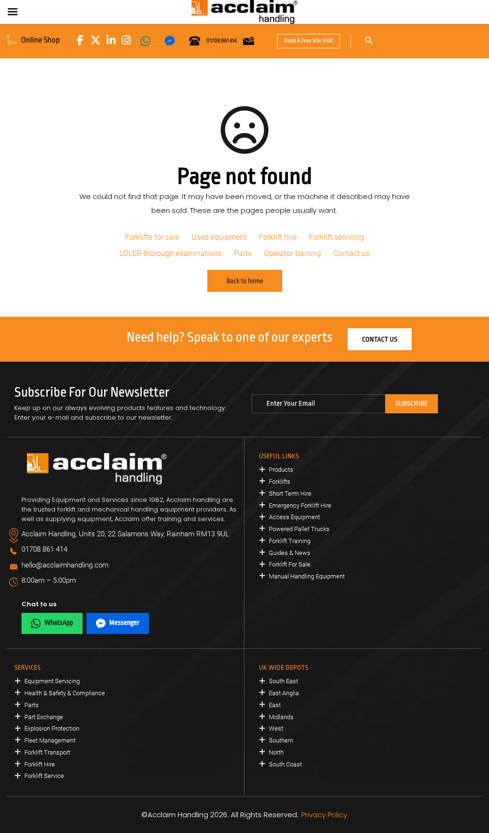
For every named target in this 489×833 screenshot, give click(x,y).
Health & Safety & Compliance (64, 693)
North (276, 752)
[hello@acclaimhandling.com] (248, 41)
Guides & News (289, 552)
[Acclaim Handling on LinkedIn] (111, 40)
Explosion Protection (51, 728)
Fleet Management (49, 740)
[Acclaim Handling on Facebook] (80, 40)
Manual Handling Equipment (307, 576)
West (276, 728)
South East (283, 681)
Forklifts (279, 481)
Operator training (292, 253)
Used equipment (218, 237)
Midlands (281, 717)
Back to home (244, 281)
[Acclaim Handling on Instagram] (126, 40)
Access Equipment (294, 517)
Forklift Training (289, 540)
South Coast (285, 764)
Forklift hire (278, 237)
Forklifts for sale (152, 237)
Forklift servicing (336, 237)
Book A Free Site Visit (308, 40)
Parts (243, 253)
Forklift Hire (39, 764)
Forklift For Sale (289, 564)
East (275, 705)
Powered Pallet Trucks (299, 529)
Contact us (351, 253)
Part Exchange (43, 717)
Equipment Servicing (52, 681)
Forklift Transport (47, 752)
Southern (281, 740)
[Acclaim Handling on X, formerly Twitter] (95, 40)
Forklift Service (44, 775)
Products (281, 469)
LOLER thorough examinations (171, 253)
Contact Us (379, 339)
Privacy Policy (324, 815)
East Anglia (284, 693)
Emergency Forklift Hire (300, 505)
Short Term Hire (290, 493)
